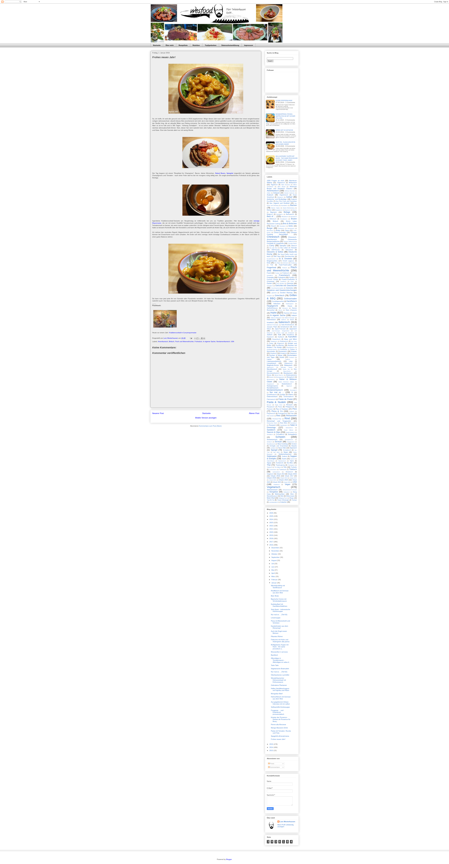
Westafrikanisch (272, 496)
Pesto (280, 407)
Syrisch (292, 458)
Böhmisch (273, 219)
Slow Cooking (282, 444)
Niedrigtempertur (272, 386)
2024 (271, 519)
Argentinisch (284, 195)
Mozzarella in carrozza (279, 652)
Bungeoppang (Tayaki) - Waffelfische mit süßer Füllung (285, 116)
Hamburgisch (289, 303)
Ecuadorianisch (271, 259)
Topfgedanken (210, 45)
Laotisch (287, 359)
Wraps (291, 498)
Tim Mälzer (278, 467)
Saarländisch (284, 425)
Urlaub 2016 (275, 476)
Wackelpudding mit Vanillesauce (278, 586)
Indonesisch (271, 319)
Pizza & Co (277, 411)
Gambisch (283, 281)
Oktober (274, 554)
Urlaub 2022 (272, 480)
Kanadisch (290, 335)
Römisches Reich (272, 423)
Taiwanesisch (282, 461)
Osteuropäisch (288, 396)
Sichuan (278, 442)
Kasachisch (276, 339)
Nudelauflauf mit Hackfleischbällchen (279, 605)
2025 (271, 516)
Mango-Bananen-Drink (279, 728)
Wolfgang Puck (283, 498)
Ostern (290, 394)
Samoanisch (289, 427)
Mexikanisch (288, 373)
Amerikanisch (163, 341)
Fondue (277, 273)
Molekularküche (291, 375)
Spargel (274, 450)
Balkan (269, 210)
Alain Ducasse (285, 184)
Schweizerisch (272, 439)
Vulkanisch (286, 492)
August (274, 560)
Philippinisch (290, 407)
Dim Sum (277, 256)
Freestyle (270, 277)
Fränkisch (285, 273)
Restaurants (291, 415)
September (275, 557)
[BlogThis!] (197, 338)
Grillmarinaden (290, 299)
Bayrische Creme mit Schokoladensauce (279, 600)
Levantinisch (271, 363)
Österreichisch (272, 396)
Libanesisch (288, 363)
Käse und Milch (290, 339)
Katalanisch (274, 341)
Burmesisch (291, 228)
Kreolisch (273, 353)
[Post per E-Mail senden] (191, 338)
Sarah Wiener (288, 430)
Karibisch (281, 337)
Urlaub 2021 (293, 478)
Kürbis (282, 357)
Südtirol (284, 456)
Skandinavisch (271, 444)
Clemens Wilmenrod (289, 241)
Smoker (294, 444)
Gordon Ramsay (286, 293)
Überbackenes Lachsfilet (280, 675)
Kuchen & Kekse (275, 355)
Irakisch (283, 319)
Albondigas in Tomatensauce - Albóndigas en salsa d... (280, 660)
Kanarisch (270, 337)
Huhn (273, 312)
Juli (272, 564)
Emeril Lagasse (288, 261)
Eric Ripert (277, 263)
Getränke (289, 288)
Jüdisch (269, 335)
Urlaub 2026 (287, 482)
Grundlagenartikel (278, 301)
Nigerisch (289, 386)
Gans (292, 281)
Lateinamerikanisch (274, 361)
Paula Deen (278, 405)
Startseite (157, 45)
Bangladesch (278, 210)
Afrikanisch (293, 182)
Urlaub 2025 (277, 482)
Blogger (229, 859)
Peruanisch (270, 407)
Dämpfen (283, 246)
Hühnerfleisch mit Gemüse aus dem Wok (281, 698)
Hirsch (280, 310)
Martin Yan (286, 369)
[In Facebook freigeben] (202, 338)
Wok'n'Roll (271, 498)
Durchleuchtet (289, 256)
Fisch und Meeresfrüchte (184, 341)
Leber (291, 361)
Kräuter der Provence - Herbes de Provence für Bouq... (280, 719)
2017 (271, 542)
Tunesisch (282, 469)
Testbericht (279, 463)
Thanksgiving (280, 465)
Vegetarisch (273, 487)
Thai (269, 465)
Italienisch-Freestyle (272, 324)
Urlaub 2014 (281, 474)
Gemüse (290, 283)
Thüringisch (291, 465)
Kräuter (294, 351)
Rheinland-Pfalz (276, 418)
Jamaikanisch (285, 327)
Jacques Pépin (272, 327)
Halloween (276, 304)
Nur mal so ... (277, 392)
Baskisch (287, 210)
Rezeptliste (183, 45)
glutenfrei (274, 292)
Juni (273, 567)
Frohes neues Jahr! (278, 739)
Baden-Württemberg (288, 208)
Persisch (289, 405)
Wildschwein (290, 496)
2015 (271, 744)
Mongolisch (291, 377)
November (275, 551)
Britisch (171, 341)
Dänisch (294, 246)
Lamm (269, 359)
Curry (271, 245)
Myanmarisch (271, 379)
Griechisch (279, 295)
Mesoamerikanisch (273, 373)
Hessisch (285, 308)
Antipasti (276, 193)
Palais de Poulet (285, 399)
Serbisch (269, 442)
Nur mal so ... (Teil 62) (279, 672)
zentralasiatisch (273, 502)
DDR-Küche (276, 250)
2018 (271, 538)
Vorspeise (273, 492)
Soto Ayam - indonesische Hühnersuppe (280, 610)
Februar (274, 580)
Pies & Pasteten (282, 409)
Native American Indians (286, 382)
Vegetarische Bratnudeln (280, 669)
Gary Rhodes (280, 283)
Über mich (170, 45)
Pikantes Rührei (277, 636)
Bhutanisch (285, 216)
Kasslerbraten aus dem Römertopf (279, 627)
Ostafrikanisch (272, 394)
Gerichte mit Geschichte (286, 285)
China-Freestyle (280, 232)
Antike (268, 193)
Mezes (269, 375)
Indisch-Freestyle (289, 317)
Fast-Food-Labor (285, 265)
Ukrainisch (289, 472)
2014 (271, 747)
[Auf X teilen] (200, 338)
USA (232, 341)
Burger (270, 228)
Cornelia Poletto (292, 243)
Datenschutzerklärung (230, 45)
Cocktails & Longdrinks (275, 243)
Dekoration (289, 250)
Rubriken (196, 45)
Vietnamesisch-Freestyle (290, 489)
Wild (281, 496)
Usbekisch (276, 484)
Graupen (269, 295)
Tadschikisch (270, 461)
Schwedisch (292, 434)
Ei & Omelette (285, 259)
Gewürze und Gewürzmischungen (282, 290)
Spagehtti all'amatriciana (280, 736)
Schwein (280, 436)
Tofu (285, 467)
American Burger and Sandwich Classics (282, 187)
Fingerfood (271, 267)
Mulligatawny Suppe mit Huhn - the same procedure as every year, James (287, 158)
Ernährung (294, 263)
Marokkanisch (272, 369)
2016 (271, 545)
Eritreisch (285, 263)
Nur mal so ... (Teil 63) (279, 614)
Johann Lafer (280, 333)
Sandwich (271, 430)
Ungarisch (270, 474)
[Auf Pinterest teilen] (204, 338)
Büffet (291, 226)
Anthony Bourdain (290, 191)
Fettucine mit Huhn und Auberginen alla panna (280, 641)
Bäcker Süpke (275, 208)
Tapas (269, 463)
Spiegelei (229, 173)
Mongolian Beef (276, 694)
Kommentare (275, 767)
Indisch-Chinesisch (276, 317)
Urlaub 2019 (283, 478)
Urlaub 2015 (292, 474)
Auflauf (289, 197)
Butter (278, 230)
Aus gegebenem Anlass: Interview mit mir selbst (280, 703)
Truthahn (294, 467)
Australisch (284, 205)
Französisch (284, 275)
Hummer (287, 313)
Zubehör (283, 502)
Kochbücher (280, 345)
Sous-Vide (282, 448)
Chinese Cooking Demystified (282, 233)
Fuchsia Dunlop (272, 279)
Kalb (279, 335)
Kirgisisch (280, 343)
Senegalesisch (289, 439)
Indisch (294, 315)
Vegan (287, 484)
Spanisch (293, 448)
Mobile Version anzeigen (205, 418)
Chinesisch (273, 236)
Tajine (292, 461)
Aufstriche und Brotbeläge (277, 199)
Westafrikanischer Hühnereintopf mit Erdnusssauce (278, 680)
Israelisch (270, 322)
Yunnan (294, 500)
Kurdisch (291, 357)
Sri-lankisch (287, 450)
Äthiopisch (280, 197)
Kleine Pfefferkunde (284, 100)
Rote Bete (283, 423)
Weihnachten (280, 494)
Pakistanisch (271, 399)
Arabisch (270, 195)
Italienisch (284, 322)
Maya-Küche (287, 371)
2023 (271, 522)
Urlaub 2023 (283, 480)
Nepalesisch (270, 384)
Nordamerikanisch (223, 341)
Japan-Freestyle (280, 329)
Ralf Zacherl (270, 415)
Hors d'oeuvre (291, 310)
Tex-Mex (290, 463)
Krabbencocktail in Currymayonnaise (182, 333)
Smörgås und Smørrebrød (279, 446)
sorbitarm (273, 448)
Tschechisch (272, 469)
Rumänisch (293, 423)
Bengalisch (279, 214)
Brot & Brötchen (290, 223)
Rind (287, 418)
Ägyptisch (274, 184)
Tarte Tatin (275, 665)
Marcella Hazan (286, 367)
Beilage (287, 212)
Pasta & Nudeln (276, 402)
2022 (271, 526)
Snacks (294, 446)
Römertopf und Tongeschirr (279, 421)
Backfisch (274, 655)
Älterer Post (254, 413)
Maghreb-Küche (273, 365)
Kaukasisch (284, 341)
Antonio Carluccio (289, 193)
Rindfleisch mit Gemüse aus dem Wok (279, 592)
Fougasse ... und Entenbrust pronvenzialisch (277, 712)
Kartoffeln (292, 337)
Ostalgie (282, 394)
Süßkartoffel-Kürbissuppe (280, 707)
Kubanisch (293, 353)
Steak (286, 452)
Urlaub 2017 (289, 476)
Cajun (287, 230)
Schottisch (270, 434)
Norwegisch (293, 390)
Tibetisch (269, 467)
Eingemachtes (272, 261)
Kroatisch (283, 353)
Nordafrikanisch (272, 388)
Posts (272, 763)
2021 (271, 529)
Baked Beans (220, 173)
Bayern (295, 210)
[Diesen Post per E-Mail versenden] (195, 338)
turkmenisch (276, 472)
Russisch (272, 425)
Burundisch (270, 230)
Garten (269, 283)
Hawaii (290, 306)
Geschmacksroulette (277, 288)
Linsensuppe (275, 618)
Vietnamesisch (272, 490)
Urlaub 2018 (271, 478)
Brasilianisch (283, 219)
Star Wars (276, 452)
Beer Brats (275, 596)
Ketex (271, 343)
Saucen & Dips (273, 432)
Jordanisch (291, 333)
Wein (292, 494)
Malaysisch (288, 365)
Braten (294, 219)
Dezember (275, 548)
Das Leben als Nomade (288, 248)
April (273, 573)
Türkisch (293, 469)
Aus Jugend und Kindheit (280, 203)
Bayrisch (273, 212)
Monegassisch (280, 377)
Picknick (270, 409)
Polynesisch (271, 413)
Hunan (294, 313)
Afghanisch (281, 182)
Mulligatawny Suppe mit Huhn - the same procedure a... (279, 647)
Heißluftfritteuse (272, 308)
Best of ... (271, 216)
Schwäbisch (280, 434)
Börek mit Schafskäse (284, 130)
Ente (268, 263)
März (273, 576)
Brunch (273, 226)
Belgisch (270, 214)
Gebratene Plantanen (279, 685)
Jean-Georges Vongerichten (280, 331)
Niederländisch (287, 384)
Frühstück (198, 341)
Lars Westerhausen (287, 821)
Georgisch (270, 285)
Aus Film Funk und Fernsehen (286, 201)
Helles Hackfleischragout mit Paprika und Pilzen (280, 689)
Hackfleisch (291, 301)
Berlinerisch (290, 214)
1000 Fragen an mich (275, 181)
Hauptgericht (272, 306)
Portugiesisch (282, 413)
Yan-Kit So (270, 500)
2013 (271, 750)
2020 (271, 532)
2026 (271, 513)
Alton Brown (281, 186)
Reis (278, 415)
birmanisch (294, 216)
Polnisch (291, 411)
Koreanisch (282, 351)
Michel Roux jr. (279, 375)
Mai (273, 570)
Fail (271, 265)
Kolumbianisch (290, 347)
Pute (292, 413)
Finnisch (284, 267)
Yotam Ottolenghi (283, 500)
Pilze (294, 409)
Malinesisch (270, 367)
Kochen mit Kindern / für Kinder (282, 346)
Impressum (248, 45)
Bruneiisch (283, 226)
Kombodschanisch (272, 349)
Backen (293, 205)
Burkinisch (281, 228)
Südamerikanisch (285, 454)
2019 (271, 535)
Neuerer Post (158, 413)
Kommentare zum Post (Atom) (210, 426)
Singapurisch (290, 442)
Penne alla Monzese (278, 724)
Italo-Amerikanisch (287, 325)
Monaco (271, 377)
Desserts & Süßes (275, 252)
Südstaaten (272, 456)
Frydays (292, 277)
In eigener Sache (209, 341)
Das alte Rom (273, 248)
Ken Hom (294, 341)
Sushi (284, 459)
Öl (292, 392)
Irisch (292, 319)
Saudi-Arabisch (290, 432)
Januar (274, 583)
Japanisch (293, 329)
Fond (269, 273)
